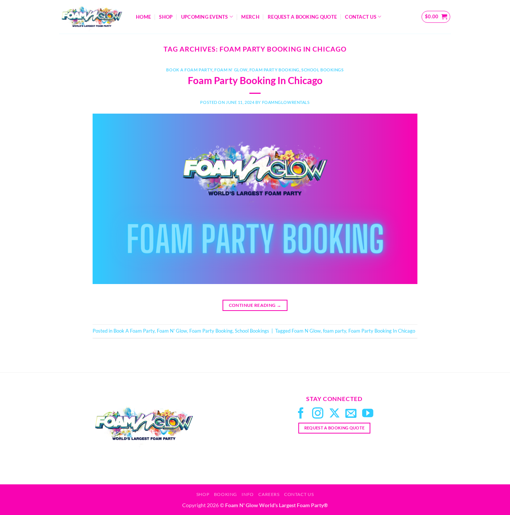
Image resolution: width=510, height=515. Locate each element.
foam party (334, 331)
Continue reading (255, 305)
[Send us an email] (351, 414)
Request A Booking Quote (302, 17)
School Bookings (322, 69)
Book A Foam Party (189, 69)
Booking (225, 494)
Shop (165, 17)
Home (143, 17)
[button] (436, 17)
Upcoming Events (204, 17)
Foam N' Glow (231, 69)
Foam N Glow (306, 331)
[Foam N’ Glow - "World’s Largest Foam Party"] (92, 16)
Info (248, 494)
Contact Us (360, 17)
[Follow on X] (334, 414)
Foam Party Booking (274, 69)
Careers (268, 494)
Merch (250, 17)
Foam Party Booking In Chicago (255, 80)
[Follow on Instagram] (317, 414)
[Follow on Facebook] (301, 414)
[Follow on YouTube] (367, 414)
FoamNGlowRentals (286, 102)
